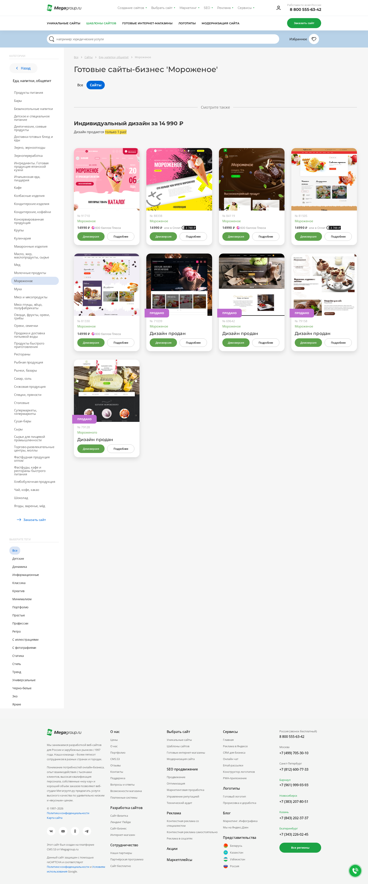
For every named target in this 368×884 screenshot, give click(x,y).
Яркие (16, 704)
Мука (18, 289)
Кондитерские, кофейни (32, 212)
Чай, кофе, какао (26, 489)
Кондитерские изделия (31, 204)
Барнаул (284, 780)
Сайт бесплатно (120, 866)
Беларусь (236, 846)
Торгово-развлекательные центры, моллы (34, 448)
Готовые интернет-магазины (147, 23)
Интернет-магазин (122, 835)
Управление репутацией (183, 796)
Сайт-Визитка (119, 816)
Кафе (18, 187)
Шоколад (21, 498)
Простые (18, 615)
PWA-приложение (235, 778)
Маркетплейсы (179, 859)
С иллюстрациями (25, 639)
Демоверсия (91, 236)
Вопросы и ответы (122, 784)
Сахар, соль (23, 378)
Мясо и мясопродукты (30, 297)
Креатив (18, 591)
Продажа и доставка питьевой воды (29, 335)
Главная (228, 740)
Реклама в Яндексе (235, 746)
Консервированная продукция (29, 221)
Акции (172, 848)
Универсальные (23, 680)
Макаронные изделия (30, 246)
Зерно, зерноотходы (29, 147)
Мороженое (23, 281)
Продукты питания (28, 92)
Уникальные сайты (63, 23)
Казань (284, 812)
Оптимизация (176, 783)
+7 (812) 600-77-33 (293, 769)
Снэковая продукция (29, 386)
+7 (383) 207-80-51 (293, 801)
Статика (18, 656)
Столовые (21, 403)
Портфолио (20, 607)
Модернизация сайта (220, 23)
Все (14, 550)
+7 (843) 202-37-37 (293, 818)
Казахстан (236, 852)
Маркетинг (188, 8)
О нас (114, 746)
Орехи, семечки (26, 325)
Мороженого (87, 432)
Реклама (224, 8)
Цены (114, 740)
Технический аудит (179, 803)
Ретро (16, 631)
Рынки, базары (25, 370)
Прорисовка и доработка (239, 803)
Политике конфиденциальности (68, 867)
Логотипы (187, 23)
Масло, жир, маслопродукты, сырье (31, 255)
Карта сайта (54, 818)
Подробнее (121, 236)
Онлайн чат (230, 759)
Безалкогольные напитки (33, 109)
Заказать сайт (304, 23)
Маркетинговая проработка (185, 790)
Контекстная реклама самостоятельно (192, 832)
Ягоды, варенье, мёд (29, 506)
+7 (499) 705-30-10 (293, 753)
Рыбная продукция (28, 362)
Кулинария (22, 238)
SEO (207, 8)
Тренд (16, 672)
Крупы (19, 230)
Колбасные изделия (29, 195)
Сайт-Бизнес (118, 828)
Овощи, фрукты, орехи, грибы (32, 316)
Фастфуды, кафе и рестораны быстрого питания (29, 470)
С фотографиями (24, 648)
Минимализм (22, 599)
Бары (18, 100)
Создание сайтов (131, 8)
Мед (17, 264)
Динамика (19, 567)
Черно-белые (22, 688)
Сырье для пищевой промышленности (29, 438)
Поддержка (117, 778)
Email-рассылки (233, 765)
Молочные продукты (30, 273)
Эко (14, 696)
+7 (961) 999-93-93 (293, 785)
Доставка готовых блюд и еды (33, 138)
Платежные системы (123, 797)
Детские (18, 559)
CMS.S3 (115, 759)
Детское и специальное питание (32, 118)
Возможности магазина (126, 791)
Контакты (116, 772)
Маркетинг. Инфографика (240, 821)
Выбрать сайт (161, 8)
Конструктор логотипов (239, 772)
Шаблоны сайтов (101, 23)
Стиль (16, 664)
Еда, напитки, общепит (32, 80)
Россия (234, 866)
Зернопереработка (28, 155)
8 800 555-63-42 (305, 9)
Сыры (18, 429)
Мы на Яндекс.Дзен (235, 827)
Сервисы (245, 8)
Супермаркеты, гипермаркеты (25, 412)
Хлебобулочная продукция (34, 481)
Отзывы (115, 765)
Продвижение (176, 777)
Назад (26, 68)
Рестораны (22, 354)
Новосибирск (288, 795)
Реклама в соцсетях (180, 838)
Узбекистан (237, 859)
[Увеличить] (131, 192)
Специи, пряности (28, 394)
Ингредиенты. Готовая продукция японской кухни (31, 166)
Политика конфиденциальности (68, 813)
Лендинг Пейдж (120, 822)
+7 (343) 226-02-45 (293, 834)
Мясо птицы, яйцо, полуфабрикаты (28, 306)
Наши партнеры (121, 853)
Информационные (25, 575)
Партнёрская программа (126, 859)
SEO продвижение (182, 769)
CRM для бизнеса (234, 752)
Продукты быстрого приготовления (29, 345)
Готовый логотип (234, 796)
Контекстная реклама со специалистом (183, 823)
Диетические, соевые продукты (30, 128)
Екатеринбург (288, 828)
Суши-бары (22, 421)
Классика (18, 583)
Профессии (20, 623)
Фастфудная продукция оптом (32, 459)
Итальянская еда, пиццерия (27, 178)
